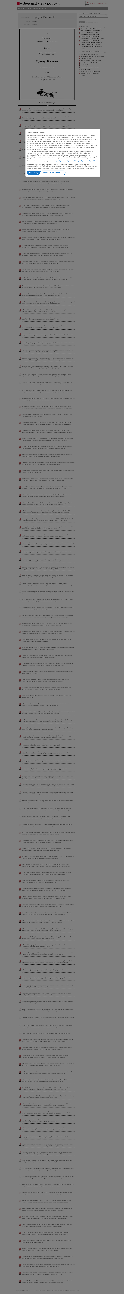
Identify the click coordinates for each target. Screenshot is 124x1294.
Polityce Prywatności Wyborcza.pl (64, 161)
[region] (62, 153)
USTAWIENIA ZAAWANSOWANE (52, 173)
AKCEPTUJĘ (33, 173)
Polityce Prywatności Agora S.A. (85, 161)
